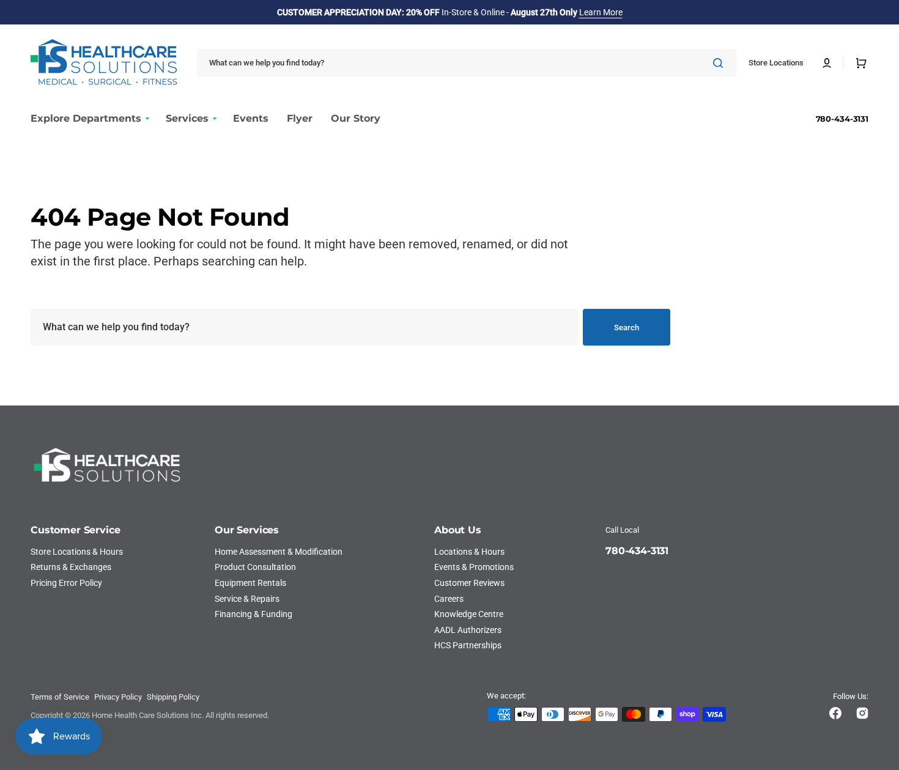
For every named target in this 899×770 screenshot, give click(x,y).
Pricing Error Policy (66, 583)
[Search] (720, 63)
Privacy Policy (118, 697)
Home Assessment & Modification (278, 552)
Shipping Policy (173, 697)
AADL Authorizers (467, 630)
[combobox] (466, 62)
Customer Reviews (469, 583)
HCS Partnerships (467, 645)
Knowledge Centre (468, 614)
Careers (449, 599)
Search (626, 327)
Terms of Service (60, 697)
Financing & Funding (253, 614)
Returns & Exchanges (71, 567)
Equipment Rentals (250, 583)
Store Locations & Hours (77, 552)
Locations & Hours (469, 552)
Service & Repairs (247, 599)
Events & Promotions (474, 567)
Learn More (601, 12)
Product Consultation (255, 567)
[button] (826, 63)
